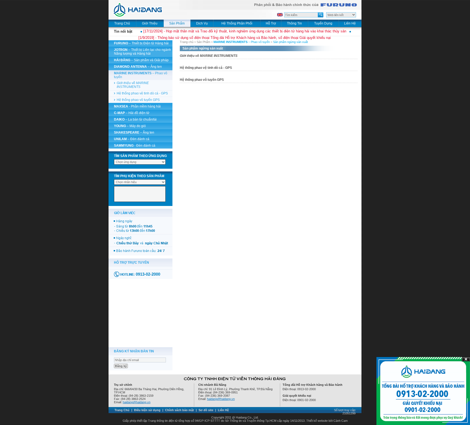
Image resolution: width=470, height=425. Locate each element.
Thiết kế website (317, 420)
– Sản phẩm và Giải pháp (141, 60)
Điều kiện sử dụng (147, 410)
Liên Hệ (223, 410)
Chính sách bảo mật (179, 410)
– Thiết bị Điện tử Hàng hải (141, 43)
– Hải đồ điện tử (131, 113)
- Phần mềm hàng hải (137, 106)
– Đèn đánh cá (131, 139)
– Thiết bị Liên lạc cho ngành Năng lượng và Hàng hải (142, 52)
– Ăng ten (138, 67)
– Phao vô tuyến (242, 42)
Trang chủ (186, 42)
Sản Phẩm (203, 42)
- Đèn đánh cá (134, 145)
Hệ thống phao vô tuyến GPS (138, 100)
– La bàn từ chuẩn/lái (135, 119)
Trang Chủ (122, 410)
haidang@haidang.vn (136, 402)
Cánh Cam (340, 420)
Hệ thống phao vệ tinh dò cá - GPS (142, 93)
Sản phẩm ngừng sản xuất (290, 42)
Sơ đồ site (206, 410)
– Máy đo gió (130, 126)
